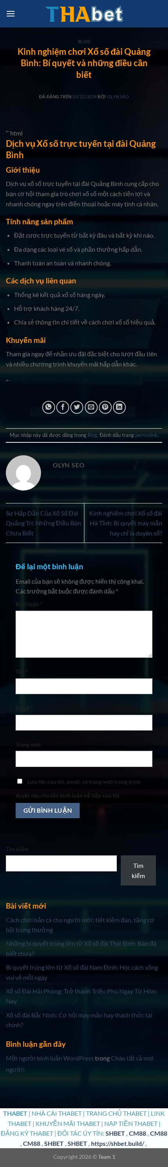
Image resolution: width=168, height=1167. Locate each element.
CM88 (137, 1133)
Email (24, 708)
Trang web (28, 744)
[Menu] (10, 13)
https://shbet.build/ (117, 1143)
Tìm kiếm (17, 849)
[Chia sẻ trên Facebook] (62, 407)
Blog (84, 41)
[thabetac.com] (84, 13)
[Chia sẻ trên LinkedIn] (119, 407)
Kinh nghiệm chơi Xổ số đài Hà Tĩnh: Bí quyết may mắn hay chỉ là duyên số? (125, 523)
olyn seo (118, 96)
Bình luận (29, 604)
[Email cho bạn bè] (91, 407)
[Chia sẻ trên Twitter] (76, 407)
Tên (22, 671)
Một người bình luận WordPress (50, 1058)
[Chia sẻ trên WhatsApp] (48, 407)
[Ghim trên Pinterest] (105, 407)
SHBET (115, 1133)
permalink (146, 435)
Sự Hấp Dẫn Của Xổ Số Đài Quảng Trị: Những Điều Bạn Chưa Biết (43, 523)
